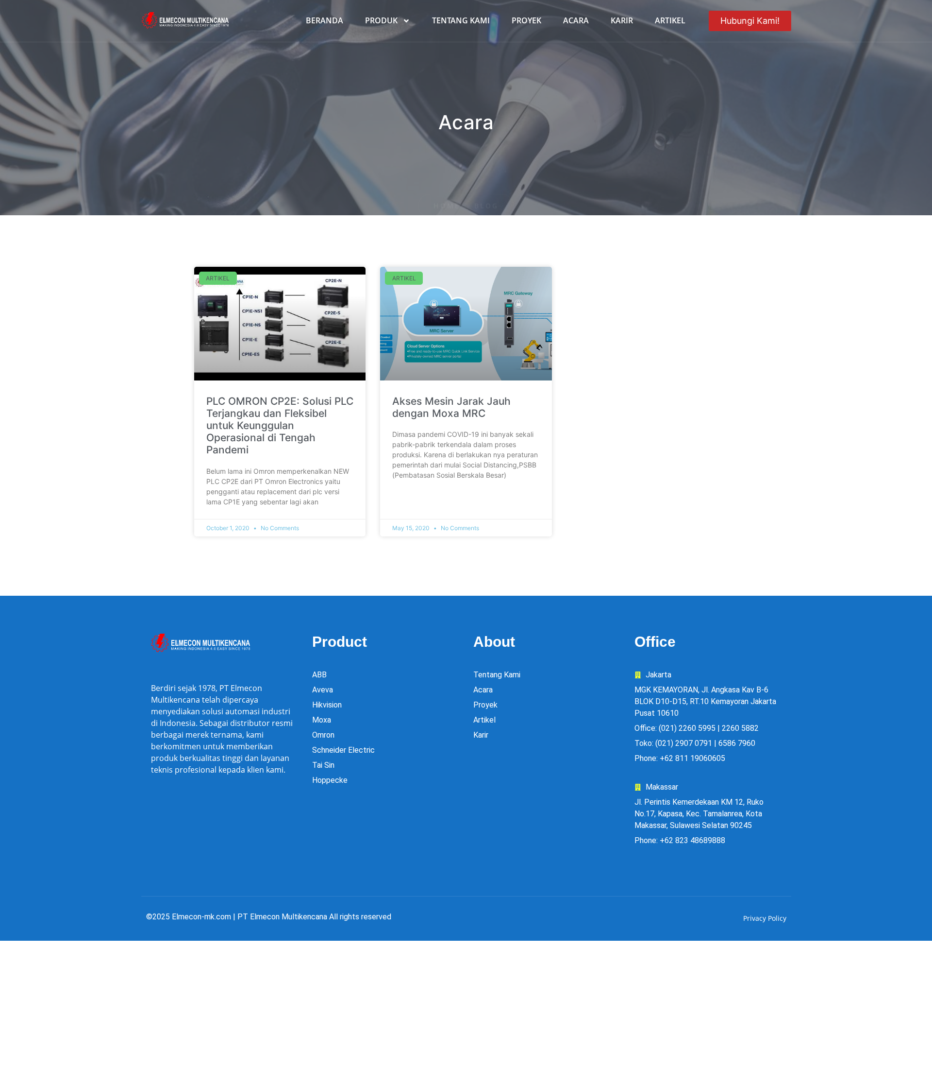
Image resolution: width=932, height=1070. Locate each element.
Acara (576, 20)
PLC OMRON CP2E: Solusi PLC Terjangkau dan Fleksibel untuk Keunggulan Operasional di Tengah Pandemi (279, 425)
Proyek (526, 20)
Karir (622, 20)
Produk (381, 20)
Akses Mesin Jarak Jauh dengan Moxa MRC (451, 407)
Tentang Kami (461, 20)
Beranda (324, 20)
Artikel (670, 20)
